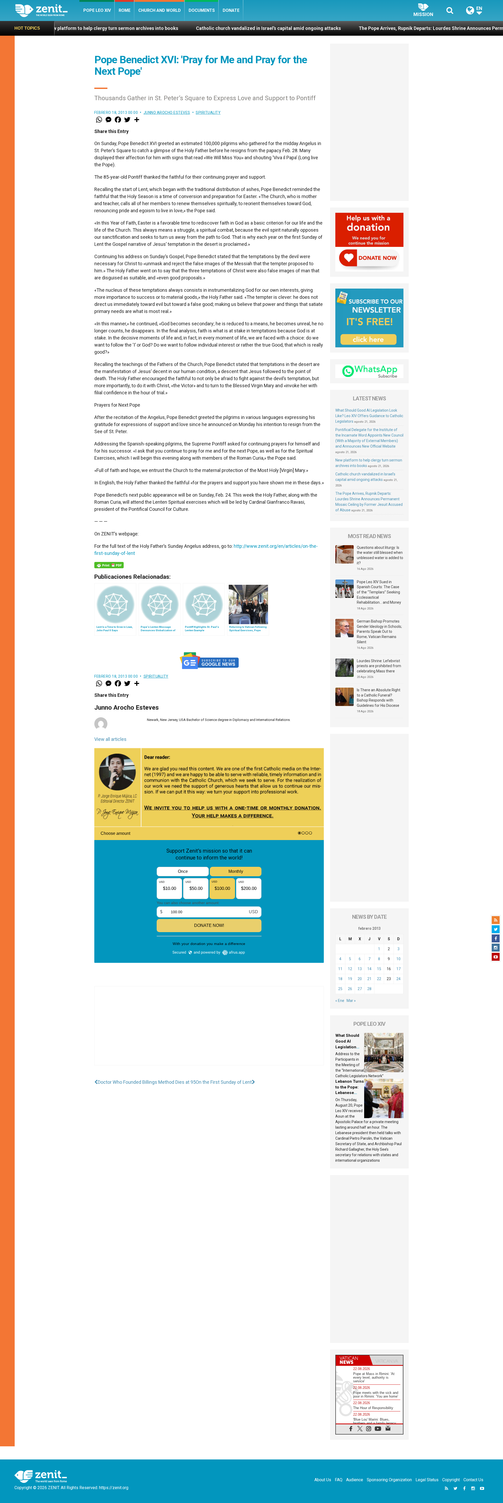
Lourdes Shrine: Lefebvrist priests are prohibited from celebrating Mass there (379, 666)
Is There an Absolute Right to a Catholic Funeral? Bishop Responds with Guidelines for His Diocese (378, 698)
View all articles (110, 739)
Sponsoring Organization (389, 1479)
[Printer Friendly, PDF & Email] (109, 565)
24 (398, 979)
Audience (354, 1479)
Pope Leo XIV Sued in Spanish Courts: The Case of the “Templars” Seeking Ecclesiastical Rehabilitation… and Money (379, 592)
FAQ (338, 1479)
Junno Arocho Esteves (167, 112)
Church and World (159, 10)
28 (369, 989)
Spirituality (208, 112)
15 (379, 969)
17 (398, 969)
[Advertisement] (209, 1031)
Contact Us (473, 1479)
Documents (202, 10)
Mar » (351, 1001)
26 (350, 989)
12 (350, 969)
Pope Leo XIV (97, 10)
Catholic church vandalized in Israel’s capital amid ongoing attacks (182, 28)
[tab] (352, 1360)
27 (360, 989)
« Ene (339, 1001)
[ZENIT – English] (47, 10)
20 (360, 979)
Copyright (451, 1479)
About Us (322, 1479)
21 (369, 979)
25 (340, 989)
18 (340, 979)
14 (369, 969)
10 (398, 959)
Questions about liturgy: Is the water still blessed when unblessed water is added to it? (380, 555)
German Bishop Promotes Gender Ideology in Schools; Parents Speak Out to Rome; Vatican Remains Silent (379, 631)
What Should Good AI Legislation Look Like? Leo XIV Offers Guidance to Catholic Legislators (369, 415)
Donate (231, 10)
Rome (124, 10)
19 (350, 979)
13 (360, 969)
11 (340, 969)
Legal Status (427, 1479)
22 (379, 979)
